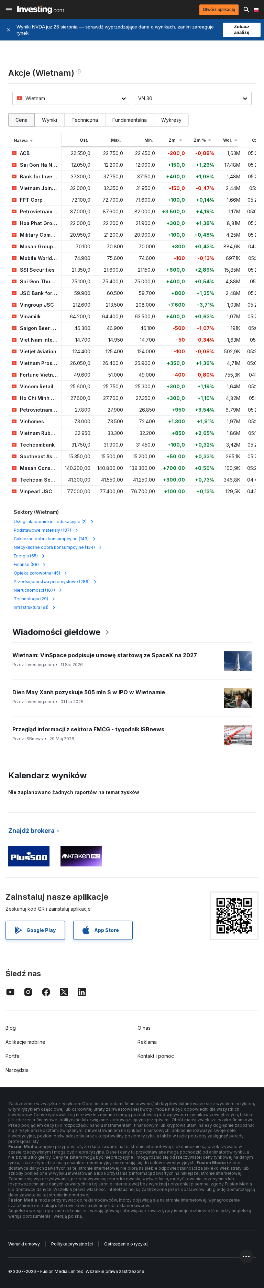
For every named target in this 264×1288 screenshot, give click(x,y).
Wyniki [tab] (49, 120)
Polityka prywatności (72, 1243)
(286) (52, 581)
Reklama (147, 1042)
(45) (37, 573)
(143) (51, 538)
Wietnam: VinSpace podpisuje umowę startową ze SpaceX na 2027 (104, 655)
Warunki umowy (24, 1243)
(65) (26, 555)
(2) (50, 521)
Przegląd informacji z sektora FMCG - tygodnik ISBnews (88, 729)
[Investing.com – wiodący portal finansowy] (40, 9)
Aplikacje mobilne (25, 1042)
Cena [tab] (21, 120)
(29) (31, 598)
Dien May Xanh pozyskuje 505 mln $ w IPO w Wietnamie (88, 692)
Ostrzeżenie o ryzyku (125, 1243)
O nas (144, 1028)
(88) (26, 564)
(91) (31, 607)
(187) (42, 530)
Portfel (13, 1056)
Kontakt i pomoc (156, 1056)
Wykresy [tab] (171, 120)
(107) (34, 590)
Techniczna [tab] (85, 120)
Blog (11, 1028)
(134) (54, 547)
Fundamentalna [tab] (129, 120)
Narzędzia (17, 1070)
